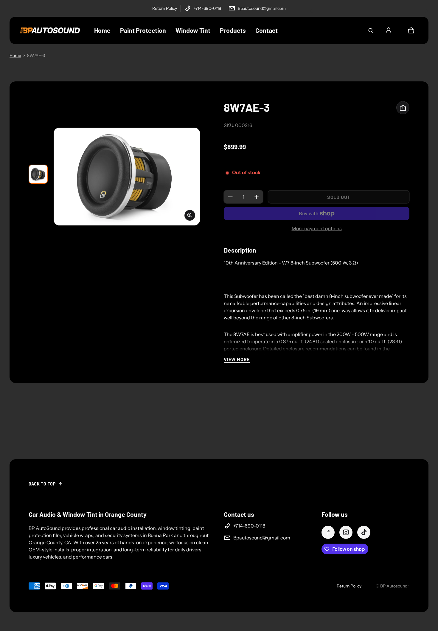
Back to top (42, 483)
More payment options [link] (317, 228)
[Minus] (230, 196)
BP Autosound (393, 586)
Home (15, 55)
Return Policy (164, 8)
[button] (370, 30)
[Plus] (256, 196)
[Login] (388, 30)
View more (237, 359)
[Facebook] (328, 532)
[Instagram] (345, 532)
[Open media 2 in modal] (127, 176)
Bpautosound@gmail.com (262, 8)
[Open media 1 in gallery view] (38, 174)
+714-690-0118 (207, 8)
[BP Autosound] (50, 30)
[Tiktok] (363, 532)
